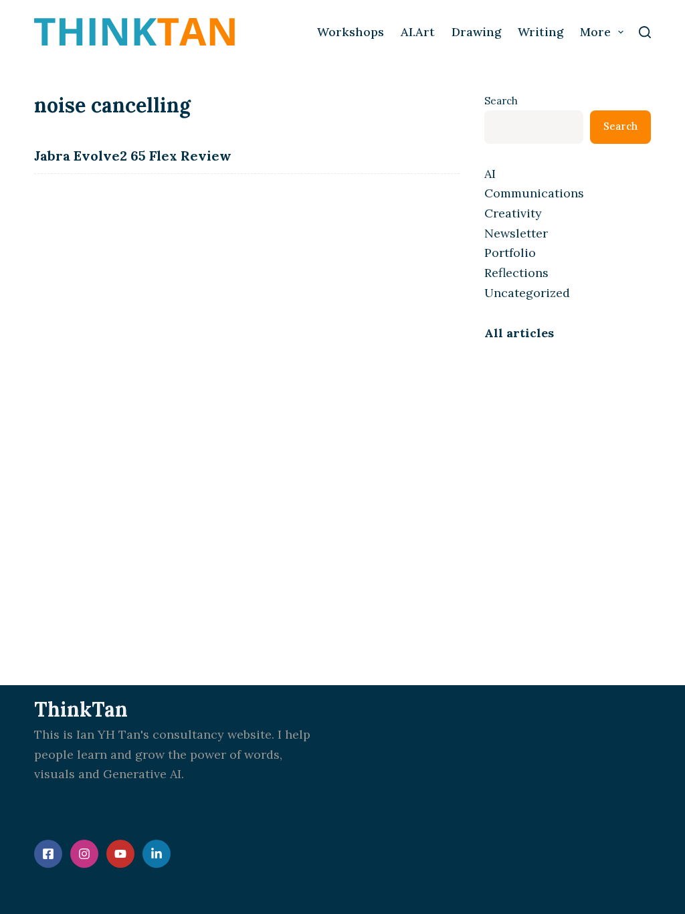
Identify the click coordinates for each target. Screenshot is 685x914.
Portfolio (510, 252)
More (595, 31)
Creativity (513, 213)
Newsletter (516, 233)
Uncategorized (527, 292)
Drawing (476, 31)
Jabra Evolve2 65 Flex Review (132, 155)
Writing (540, 31)
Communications (534, 193)
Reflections (516, 272)
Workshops (350, 31)
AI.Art (418, 31)
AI (490, 173)
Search (501, 100)
